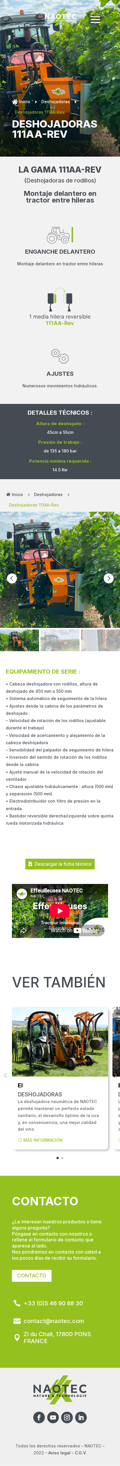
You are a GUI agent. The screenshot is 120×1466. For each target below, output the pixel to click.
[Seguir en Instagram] (67, 1417)
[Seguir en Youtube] (53, 1417)
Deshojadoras (55, 101)
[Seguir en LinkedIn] (81, 1417)
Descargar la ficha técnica (63, 864)
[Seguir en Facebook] (39, 1417)
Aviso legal (59, 1452)
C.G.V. (81, 1452)
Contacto (31, 1275)
